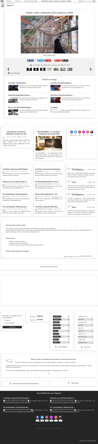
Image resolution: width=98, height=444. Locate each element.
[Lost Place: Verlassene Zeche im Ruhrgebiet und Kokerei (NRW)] (55, 100)
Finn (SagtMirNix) (78, 169)
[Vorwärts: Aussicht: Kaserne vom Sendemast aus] (90, 45)
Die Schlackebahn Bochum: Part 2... (47, 181)
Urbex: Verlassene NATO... (31, 1)
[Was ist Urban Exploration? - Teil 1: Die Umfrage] (43, 197)
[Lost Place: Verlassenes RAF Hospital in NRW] (15, 172)
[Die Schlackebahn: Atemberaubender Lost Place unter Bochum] (16, 197)
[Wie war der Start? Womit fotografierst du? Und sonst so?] (13, 112)
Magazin (9, 1)
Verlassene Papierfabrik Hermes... (19, 95)
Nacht (55, 331)
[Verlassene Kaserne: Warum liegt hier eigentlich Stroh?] (69, 69)
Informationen (48, 5)
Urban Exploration (9, 323)
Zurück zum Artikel (15, 73)
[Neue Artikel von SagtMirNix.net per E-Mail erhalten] (91, 132)
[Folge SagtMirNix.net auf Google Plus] (87, 132)
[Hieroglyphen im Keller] (63, 69)
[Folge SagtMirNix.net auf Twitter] (75, 132)
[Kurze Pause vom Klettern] (42, 69)
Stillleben (56, 342)
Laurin (74, 182)
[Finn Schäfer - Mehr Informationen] (10, 360)
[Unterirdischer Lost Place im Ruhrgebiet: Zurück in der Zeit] (16, 137)
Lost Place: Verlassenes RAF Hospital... (16, 398)
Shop (58, 5)
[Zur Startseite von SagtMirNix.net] (2, 6)
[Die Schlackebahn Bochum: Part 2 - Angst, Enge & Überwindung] (48, 184)
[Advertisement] (49, 290)
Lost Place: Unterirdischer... (17, 83)
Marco (74, 207)
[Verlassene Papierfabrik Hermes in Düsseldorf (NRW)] (13, 100)
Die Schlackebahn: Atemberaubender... (15, 194)
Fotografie (7, 320)
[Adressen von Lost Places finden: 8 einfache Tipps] (16, 184)
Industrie (56, 322)
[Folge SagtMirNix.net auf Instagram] (83, 132)
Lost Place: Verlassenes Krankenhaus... (48, 169)
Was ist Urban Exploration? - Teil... (46, 194)
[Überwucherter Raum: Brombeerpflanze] (29, 69)
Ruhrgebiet (57, 319)
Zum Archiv (87, 347)
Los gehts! (54, 107)
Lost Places (18, 1)
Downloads (28, 5)
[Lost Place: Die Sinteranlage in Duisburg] (55, 88)
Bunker (55, 339)
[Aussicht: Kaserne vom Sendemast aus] (56, 69)
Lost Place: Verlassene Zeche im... (61, 95)
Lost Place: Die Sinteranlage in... (61, 83)
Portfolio (19, 5)
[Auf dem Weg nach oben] (36, 69)
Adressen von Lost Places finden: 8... (15, 181)
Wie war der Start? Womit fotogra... (20, 107)
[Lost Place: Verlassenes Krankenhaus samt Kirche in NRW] (48, 172)
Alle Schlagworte (62, 346)
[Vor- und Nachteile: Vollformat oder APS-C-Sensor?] (15, 209)
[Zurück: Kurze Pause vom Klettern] (8, 45)
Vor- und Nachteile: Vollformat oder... (15, 206)
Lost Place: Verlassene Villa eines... (47, 206)
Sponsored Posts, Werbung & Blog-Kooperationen (26, 383)
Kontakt (37, 5)
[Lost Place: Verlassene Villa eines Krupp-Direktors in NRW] (48, 209)
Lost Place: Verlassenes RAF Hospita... (16, 169)
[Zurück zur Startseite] (2, 1)
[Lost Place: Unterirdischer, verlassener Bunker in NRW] (13, 88)
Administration (75, 383)
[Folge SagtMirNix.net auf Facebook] (71, 132)
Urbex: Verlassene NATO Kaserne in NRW (53, 12)
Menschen (56, 336)
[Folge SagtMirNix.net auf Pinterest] (79, 132)
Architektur (56, 328)
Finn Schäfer (93, 440)
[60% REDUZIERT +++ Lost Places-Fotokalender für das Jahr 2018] (48, 143)
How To (56, 333)
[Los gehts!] (55, 110)
